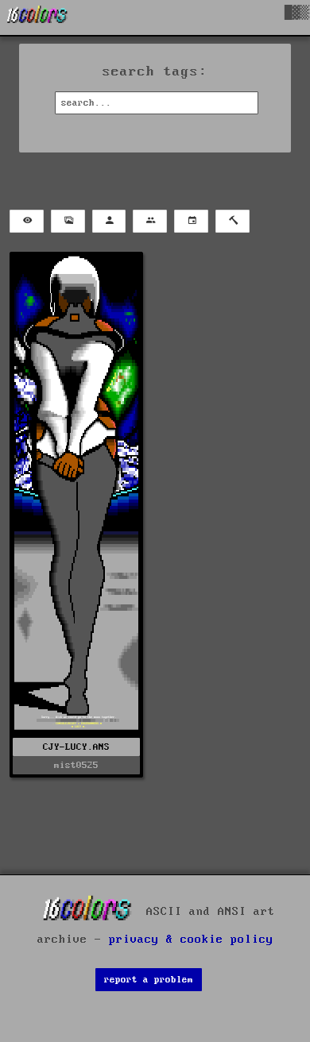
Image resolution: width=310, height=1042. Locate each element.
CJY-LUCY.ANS (76, 747)
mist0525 (76, 765)
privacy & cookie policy (191, 939)
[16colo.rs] (37, 17)
